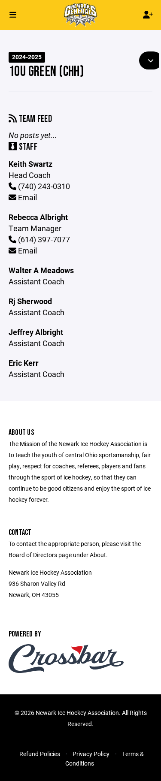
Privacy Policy (91, 754)
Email (26, 197)
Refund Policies (39, 754)
